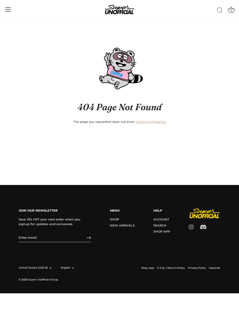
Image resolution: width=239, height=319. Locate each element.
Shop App (147, 267)
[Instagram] (191, 226)
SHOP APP (161, 231)
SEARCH (159, 225)
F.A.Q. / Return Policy (171, 267)
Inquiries (214, 267)
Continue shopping (151, 122)
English (65, 267)
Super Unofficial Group (43, 279)
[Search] (220, 10)
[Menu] (8, 9)
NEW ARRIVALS (122, 225)
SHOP (114, 219)
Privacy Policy (197, 267)
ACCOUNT (161, 219)
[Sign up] (88, 237)
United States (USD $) (33, 267)
